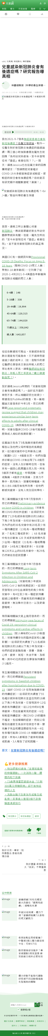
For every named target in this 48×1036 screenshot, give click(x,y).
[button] (44, 8)
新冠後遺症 (8, 143)
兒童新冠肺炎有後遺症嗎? (28, 750)
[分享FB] (6, 14)
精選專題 (30, 1021)
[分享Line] (18, 14)
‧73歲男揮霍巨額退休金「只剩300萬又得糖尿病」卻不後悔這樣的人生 (23, 786)
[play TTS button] (13, 132)
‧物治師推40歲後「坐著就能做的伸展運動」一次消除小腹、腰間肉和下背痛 (23, 773)
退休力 (14, 1026)
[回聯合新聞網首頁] (3, 3)
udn (3, 61)
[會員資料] (40, 3)
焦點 (4, 8)
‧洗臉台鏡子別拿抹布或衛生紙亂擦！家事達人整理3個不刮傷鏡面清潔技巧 (23, 799)
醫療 (33, 8)
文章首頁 (23, 1026)
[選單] (44, 3)
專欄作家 (32, 1026)
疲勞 (19, 473)
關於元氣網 (8, 1021)
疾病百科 (40, 1021)
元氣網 (10, 61)
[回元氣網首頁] (10, 3)
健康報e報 (26, 1009)
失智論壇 (22, 8)
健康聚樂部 (20, 1021)
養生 (12, 8)
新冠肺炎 (18, 61)
